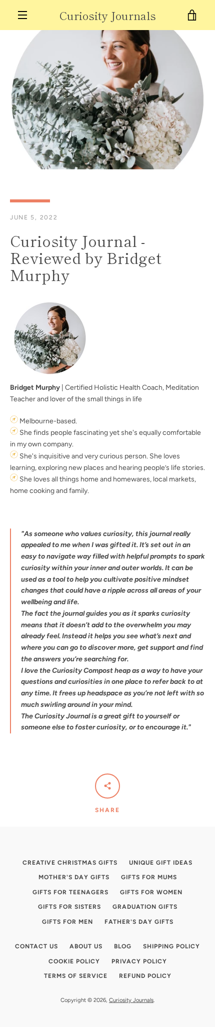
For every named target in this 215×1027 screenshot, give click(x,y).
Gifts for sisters (69, 906)
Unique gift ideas (160, 862)
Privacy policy (139, 961)
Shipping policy (171, 946)
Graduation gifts (145, 906)
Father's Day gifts (139, 921)
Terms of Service (76, 975)
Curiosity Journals (108, 15)
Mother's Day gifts (74, 877)
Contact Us (36, 946)
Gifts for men (67, 921)
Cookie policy (74, 961)
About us (86, 946)
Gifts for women (151, 892)
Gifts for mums (149, 877)
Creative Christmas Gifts (70, 862)
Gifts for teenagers (70, 892)
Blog (123, 946)
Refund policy (145, 975)
